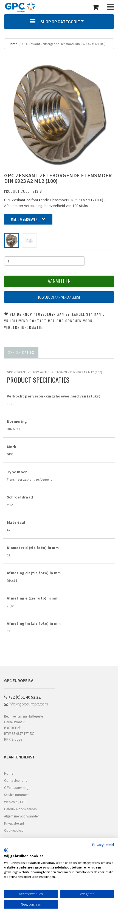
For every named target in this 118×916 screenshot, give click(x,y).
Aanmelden (59, 280)
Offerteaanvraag (16, 787)
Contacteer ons (15, 780)
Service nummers (16, 794)
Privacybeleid (14, 823)
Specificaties (21, 352)
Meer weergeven (24, 219)
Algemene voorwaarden (22, 816)
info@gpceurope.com (28, 704)
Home (13, 44)
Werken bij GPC (15, 802)
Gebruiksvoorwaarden (20, 809)
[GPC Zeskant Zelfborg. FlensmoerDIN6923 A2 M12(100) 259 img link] (11, 240)
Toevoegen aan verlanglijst (59, 297)
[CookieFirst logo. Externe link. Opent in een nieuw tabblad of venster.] (6, 850)
